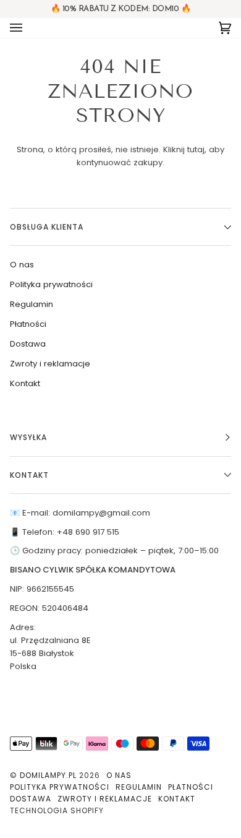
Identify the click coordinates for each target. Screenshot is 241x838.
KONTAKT (29, 475)
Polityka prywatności (51, 284)
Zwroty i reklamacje (50, 363)
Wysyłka (28, 437)
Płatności (28, 324)
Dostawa (28, 344)
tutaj (196, 149)
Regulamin (31, 304)
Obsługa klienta (46, 227)
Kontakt (25, 383)
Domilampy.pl (48, 775)
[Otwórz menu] (28, 28)
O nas (22, 264)
